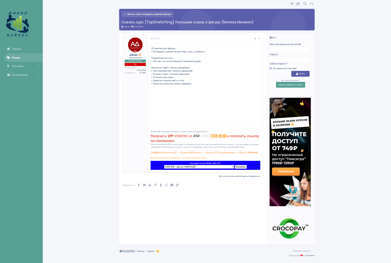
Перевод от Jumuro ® (301, 251)
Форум (16, 57)
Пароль (274, 54)
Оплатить (241, 166)
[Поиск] (305, 4)
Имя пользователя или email (285, 44)
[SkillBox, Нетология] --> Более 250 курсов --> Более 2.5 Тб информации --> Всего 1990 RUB (204, 152)
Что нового (18, 66)
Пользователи (20, 75)
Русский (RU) (128, 251)
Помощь (141, 251)
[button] (39, 66)
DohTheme (310, 255)
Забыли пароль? (278, 63)
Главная (16, 49)
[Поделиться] (255, 38)
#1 (259, 38)
